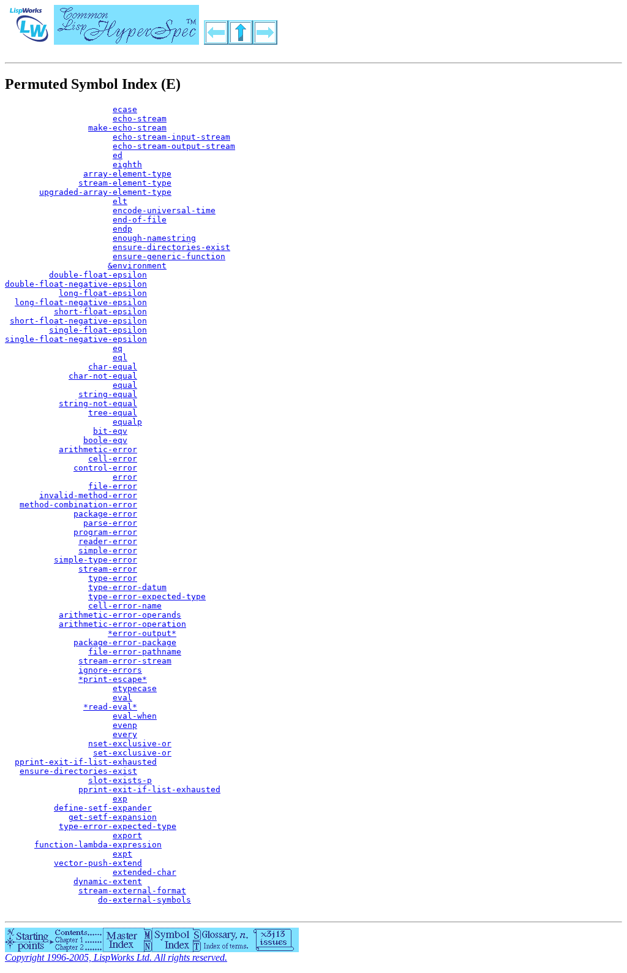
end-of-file (140, 219)
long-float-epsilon (103, 293)
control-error (105, 467)
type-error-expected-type (147, 596)
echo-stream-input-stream (171, 137)
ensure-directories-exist (171, 247)
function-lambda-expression (98, 844)
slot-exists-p (120, 780)
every (125, 734)
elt (120, 201)
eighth (127, 164)
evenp (125, 725)
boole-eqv (105, 440)
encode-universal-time (164, 210)
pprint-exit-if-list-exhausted (86, 762)
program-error (105, 532)
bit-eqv (110, 431)
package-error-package (124, 642)
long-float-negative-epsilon (81, 302)
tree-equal (112, 412)
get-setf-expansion (113, 817)
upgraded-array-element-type (105, 192)
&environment (137, 265)
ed (117, 155)
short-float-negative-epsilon (78, 320)
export (127, 835)
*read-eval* (110, 706)
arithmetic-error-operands (120, 614)
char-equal (112, 366)
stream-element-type (124, 182)
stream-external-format (132, 890)
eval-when (135, 716)
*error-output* (142, 633)
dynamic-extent (107, 881)
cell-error (112, 458)
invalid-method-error (88, 495)
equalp (127, 421)
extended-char (144, 872)
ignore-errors (110, 670)
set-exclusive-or (132, 752)
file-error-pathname (134, 651)
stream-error (107, 569)
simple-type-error (95, 559)
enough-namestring (154, 238)
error (125, 477)
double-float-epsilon (98, 274)
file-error (112, 486)
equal (125, 385)
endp (122, 228)
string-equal (107, 394)
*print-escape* (112, 679)
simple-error (107, 550)
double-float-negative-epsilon (76, 284)
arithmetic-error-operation (122, 624)
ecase (125, 109)
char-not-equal (103, 375)
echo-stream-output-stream (174, 146)
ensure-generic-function (169, 256)
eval (122, 697)
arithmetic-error (98, 449)
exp (120, 798)
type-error (112, 578)
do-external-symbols (144, 899)
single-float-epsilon (98, 330)
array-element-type (127, 173)
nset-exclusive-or (129, 743)
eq (117, 348)
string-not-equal (98, 403)
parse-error (110, 523)
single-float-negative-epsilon (76, 339)
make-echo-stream (127, 127)
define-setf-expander (103, 807)
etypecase (135, 688)
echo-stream (140, 118)
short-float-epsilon (100, 311)
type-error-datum (127, 587)
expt (122, 853)
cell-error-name (125, 605)
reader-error (107, 541)
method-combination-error (78, 504)
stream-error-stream (124, 660)
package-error (105, 513)
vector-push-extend (98, 863)
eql (120, 357)
